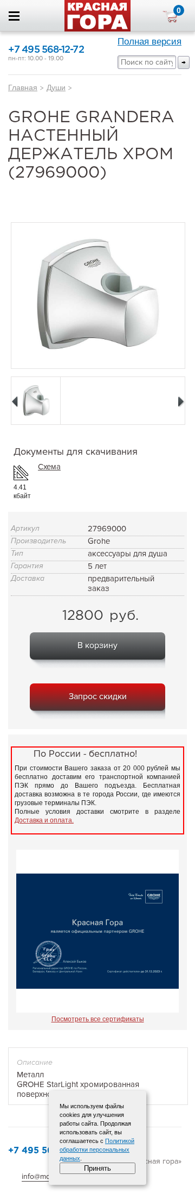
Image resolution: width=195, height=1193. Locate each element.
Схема (49, 467)
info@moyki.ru (45, 1176)
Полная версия (149, 41)
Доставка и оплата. (44, 820)
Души (56, 87)
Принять (97, 1168)
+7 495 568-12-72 (46, 50)
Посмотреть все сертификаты (97, 1019)
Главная (22, 87)
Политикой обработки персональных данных (97, 1149)
